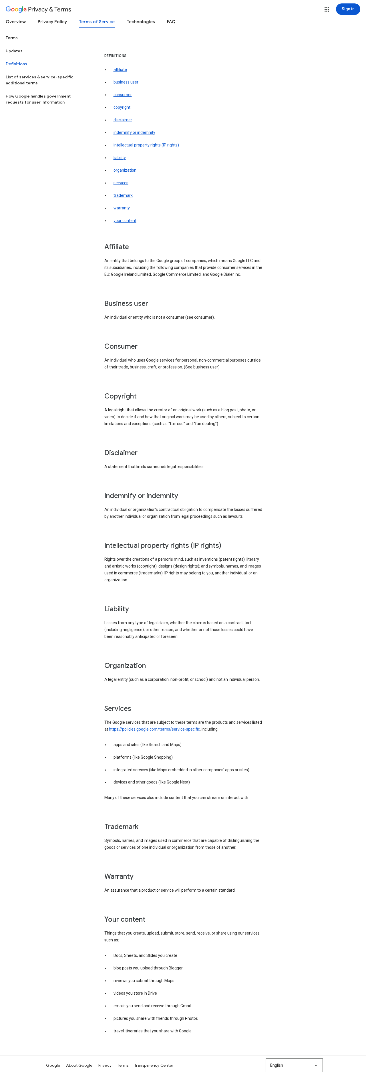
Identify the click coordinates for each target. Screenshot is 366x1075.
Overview (16, 21)
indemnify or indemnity (134, 132)
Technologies (141, 21)
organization (125, 170)
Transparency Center (154, 1065)
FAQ (171, 21)
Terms (12, 37)
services (121, 183)
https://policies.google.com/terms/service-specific (154, 729)
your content (125, 220)
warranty (122, 208)
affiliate (120, 69)
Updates (14, 50)
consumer (123, 94)
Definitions (16, 63)
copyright (122, 107)
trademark (123, 195)
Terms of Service (97, 21)
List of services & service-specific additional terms (39, 80)
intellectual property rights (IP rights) (146, 145)
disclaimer (123, 120)
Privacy (105, 1065)
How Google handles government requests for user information (38, 99)
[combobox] (294, 1065)
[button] (327, 9)
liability (120, 157)
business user (126, 82)
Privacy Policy (52, 21)
